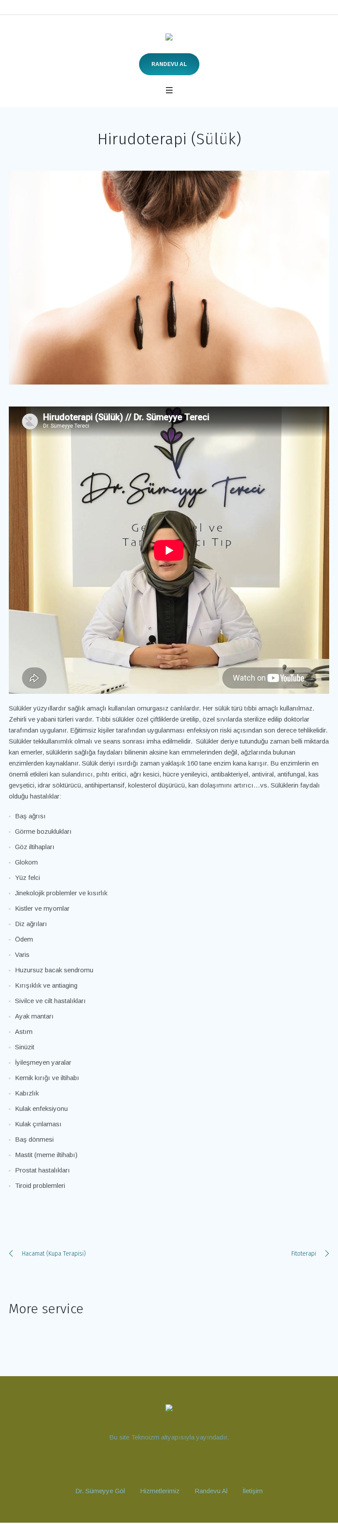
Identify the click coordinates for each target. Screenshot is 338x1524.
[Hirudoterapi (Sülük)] (169, 277)
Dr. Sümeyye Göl (100, 1491)
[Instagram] (160, 1463)
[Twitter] (193, 1463)
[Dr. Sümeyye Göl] (169, 39)
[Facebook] (176, 1463)
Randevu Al (169, 64)
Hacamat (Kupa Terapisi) (54, 1253)
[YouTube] (144, 1463)
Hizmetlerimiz (160, 1491)
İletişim (252, 1491)
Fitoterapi (303, 1253)
